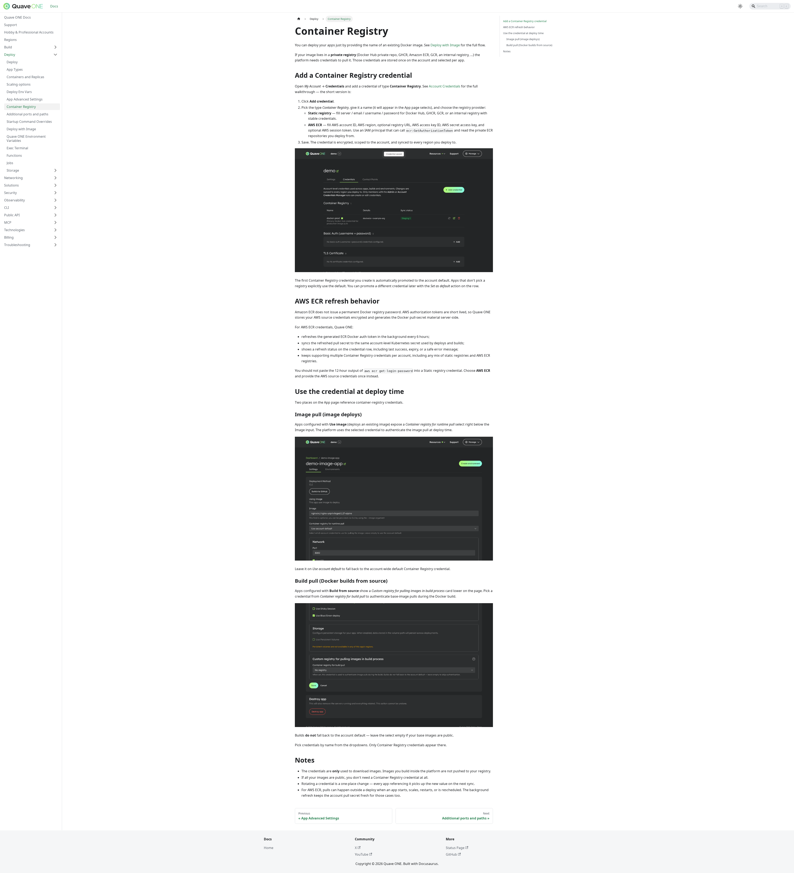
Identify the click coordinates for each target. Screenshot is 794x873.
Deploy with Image (445, 45)
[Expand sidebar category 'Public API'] (55, 215)
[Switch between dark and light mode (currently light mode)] (740, 6)
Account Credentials (444, 86)
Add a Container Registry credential (524, 21)
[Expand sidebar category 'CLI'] (55, 207)
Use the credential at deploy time (523, 33)
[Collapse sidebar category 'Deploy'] (55, 54)
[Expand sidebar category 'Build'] (55, 47)
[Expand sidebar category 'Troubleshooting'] (55, 245)
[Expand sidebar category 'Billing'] (55, 237)
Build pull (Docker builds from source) (529, 45)
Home (268, 847)
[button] (31, 178)
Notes (507, 51)
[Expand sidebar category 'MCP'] (55, 222)
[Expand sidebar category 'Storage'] (55, 170)
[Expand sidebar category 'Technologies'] (55, 230)
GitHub (451, 854)
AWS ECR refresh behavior (519, 27)
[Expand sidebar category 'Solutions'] (55, 185)
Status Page (455, 847)
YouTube (361, 854)
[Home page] (299, 19)
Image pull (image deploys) (523, 39)
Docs (54, 6)
